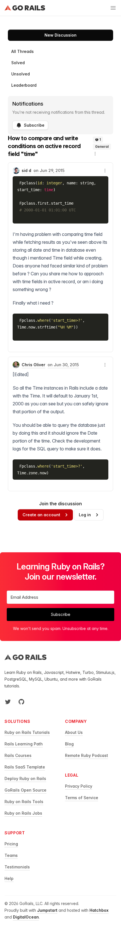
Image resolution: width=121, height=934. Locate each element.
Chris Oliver (33, 364)
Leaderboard (24, 85)
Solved (18, 62)
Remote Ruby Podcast (86, 755)
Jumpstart (47, 910)
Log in (85, 514)
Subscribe (34, 125)
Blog (69, 743)
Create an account (41, 514)
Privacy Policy (78, 786)
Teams (11, 855)
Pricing (11, 843)
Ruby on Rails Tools (24, 801)
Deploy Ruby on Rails (25, 778)
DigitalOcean (26, 917)
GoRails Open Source (25, 790)
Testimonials (17, 866)
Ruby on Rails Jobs (23, 813)
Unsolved (20, 73)
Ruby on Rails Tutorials (27, 732)
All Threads (22, 51)
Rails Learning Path (24, 743)
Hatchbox (99, 910)
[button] (95, 153)
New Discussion (60, 35)
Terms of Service (81, 797)
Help (9, 878)
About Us (74, 732)
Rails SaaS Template (25, 767)
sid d (26, 170)
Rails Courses (18, 755)
